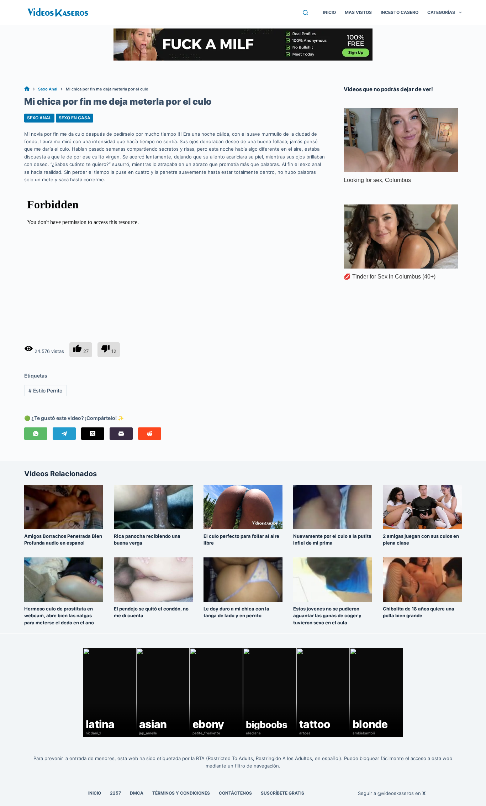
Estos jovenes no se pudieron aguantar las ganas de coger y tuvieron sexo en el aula (327, 615)
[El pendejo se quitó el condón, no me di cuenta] (153, 579)
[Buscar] (305, 12)
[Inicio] (27, 89)
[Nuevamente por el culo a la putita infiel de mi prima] (332, 507)
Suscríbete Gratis (282, 793)
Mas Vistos (358, 12)
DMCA (136, 793)
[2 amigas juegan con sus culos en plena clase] (422, 507)
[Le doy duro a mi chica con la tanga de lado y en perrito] (243, 579)
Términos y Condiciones (181, 793)
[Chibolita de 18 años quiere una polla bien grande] (422, 579)
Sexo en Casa (74, 117)
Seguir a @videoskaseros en (392, 793)
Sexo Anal (39, 117)
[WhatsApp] (35, 433)
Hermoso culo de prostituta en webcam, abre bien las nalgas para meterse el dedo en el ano (59, 615)
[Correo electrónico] (121, 433)
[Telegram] (64, 433)
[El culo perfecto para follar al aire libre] (243, 507)
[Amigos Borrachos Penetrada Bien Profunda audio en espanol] (63, 507)
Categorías (441, 12)
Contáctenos (235, 793)
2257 (115, 793)
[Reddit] (149, 433)
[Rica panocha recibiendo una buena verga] (153, 507)
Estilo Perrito (45, 391)
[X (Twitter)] (92, 433)
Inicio (329, 12)
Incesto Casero (399, 12)
